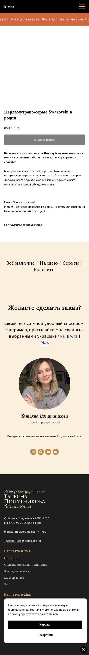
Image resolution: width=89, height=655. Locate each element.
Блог (7, 584)
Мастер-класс (14, 577)
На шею (49, 263)
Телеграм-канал (14, 541)
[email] (56, 452)
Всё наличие (20, 263)
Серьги (71, 263)
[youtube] (48, 452)
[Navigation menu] (82, 7)
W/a (27, 551)
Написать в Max (17, 594)
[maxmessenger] (41, 452)
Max (44, 342)
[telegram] (33, 452)
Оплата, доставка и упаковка (25, 564)
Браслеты (45, 270)
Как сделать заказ (17, 571)
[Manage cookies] (83, 649)
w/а (74, 336)
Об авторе (11, 558)
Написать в (13, 551)
